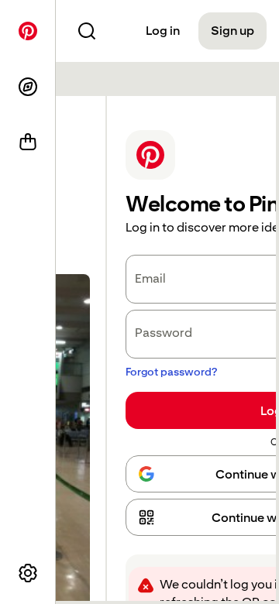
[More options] (27, 573)
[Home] (27, 31)
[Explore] (27, 86)
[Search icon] (86, 31)
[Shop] (27, 142)
